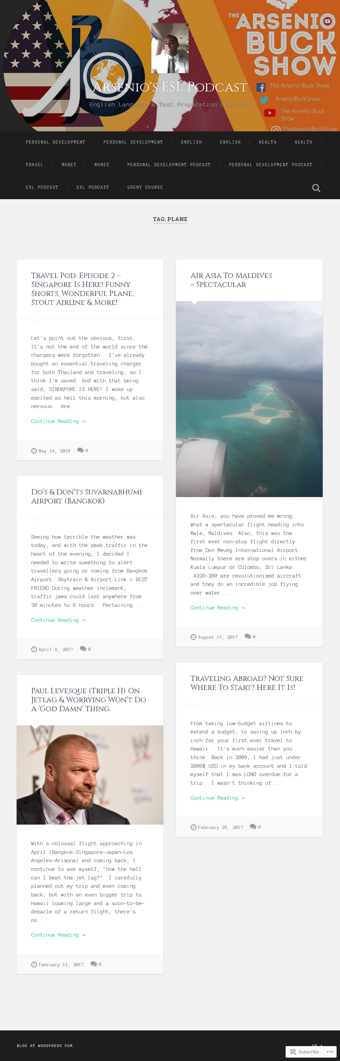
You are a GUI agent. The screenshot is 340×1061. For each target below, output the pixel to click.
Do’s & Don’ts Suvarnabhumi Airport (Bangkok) (86, 496)
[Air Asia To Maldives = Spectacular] (249, 399)
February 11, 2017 (61, 964)
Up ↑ (317, 1046)
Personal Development (56, 142)
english (191, 142)
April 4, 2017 (56, 649)
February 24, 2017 (220, 827)
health (268, 142)
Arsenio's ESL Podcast (170, 87)
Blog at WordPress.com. (46, 1046)
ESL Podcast (42, 187)
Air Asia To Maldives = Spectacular (231, 280)
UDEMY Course (145, 187)
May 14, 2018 (55, 451)
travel (35, 165)
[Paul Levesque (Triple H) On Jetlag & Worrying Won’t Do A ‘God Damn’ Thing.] (90, 775)
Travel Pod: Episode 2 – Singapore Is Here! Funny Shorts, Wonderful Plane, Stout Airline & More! (82, 289)
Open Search (316, 188)
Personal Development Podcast (169, 165)
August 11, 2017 (218, 637)
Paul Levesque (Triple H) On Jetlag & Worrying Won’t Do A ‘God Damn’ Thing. (88, 700)
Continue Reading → (58, 421)
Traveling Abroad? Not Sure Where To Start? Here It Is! (247, 683)
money (69, 165)
